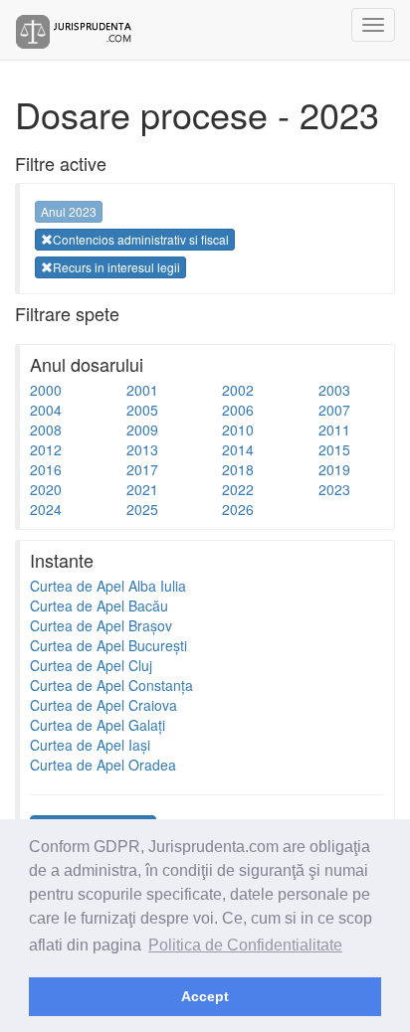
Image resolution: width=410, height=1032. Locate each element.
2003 (334, 390)
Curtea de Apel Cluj (91, 665)
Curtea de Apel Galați (97, 725)
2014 (238, 449)
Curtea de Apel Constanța (111, 685)
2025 (142, 509)
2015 (334, 449)
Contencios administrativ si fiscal (141, 239)
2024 (46, 509)
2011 (334, 429)
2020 (46, 489)
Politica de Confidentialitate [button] (245, 945)
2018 (238, 469)
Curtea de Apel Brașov (101, 625)
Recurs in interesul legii (116, 266)
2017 (142, 469)
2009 (142, 429)
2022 (238, 489)
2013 (142, 449)
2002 (238, 390)
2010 (238, 429)
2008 (46, 429)
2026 (238, 509)
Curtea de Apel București (108, 645)
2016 (46, 469)
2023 (334, 489)
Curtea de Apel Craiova (103, 705)
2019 (334, 469)
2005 (142, 410)
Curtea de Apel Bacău (99, 605)
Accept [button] (205, 996)
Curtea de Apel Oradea (103, 764)
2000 (46, 390)
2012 (46, 449)
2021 (142, 489)
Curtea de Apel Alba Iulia (108, 586)
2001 (142, 390)
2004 (46, 410)
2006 (238, 410)
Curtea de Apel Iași (90, 745)
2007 (334, 410)
